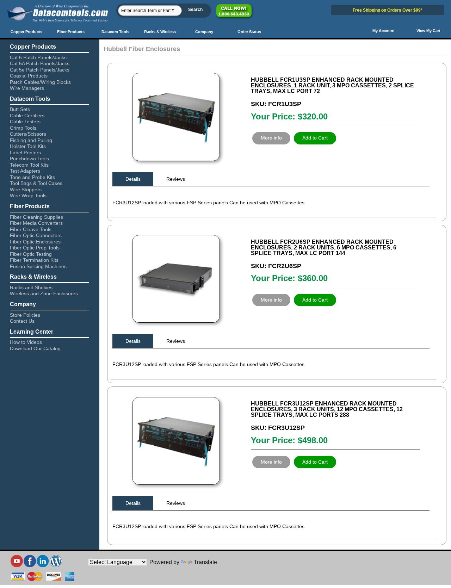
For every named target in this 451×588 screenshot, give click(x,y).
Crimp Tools (23, 128)
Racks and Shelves (31, 287)
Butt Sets (20, 109)
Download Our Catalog (35, 348)
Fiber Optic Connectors (36, 235)
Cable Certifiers (27, 115)
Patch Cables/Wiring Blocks (40, 82)
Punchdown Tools (29, 158)
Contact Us (22, 321)
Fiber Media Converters (36, 223)
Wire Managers (27, 88)
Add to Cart (315, 138)
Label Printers (25, 152)
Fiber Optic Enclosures (35, 242)
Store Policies (25, 315)
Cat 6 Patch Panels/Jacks (38, 57)
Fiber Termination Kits (34, 260)
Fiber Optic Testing (31, 254)
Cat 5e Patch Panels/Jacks (39, 70)
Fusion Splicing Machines (38, 266)
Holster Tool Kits (28, 146)
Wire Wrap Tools (28, 195)
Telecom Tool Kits (29, 165)
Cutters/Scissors (28, 134)
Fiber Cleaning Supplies (36, 217)
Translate (205, 562)
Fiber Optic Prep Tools (35, 247)
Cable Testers (25, 121)
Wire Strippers (26, 189)
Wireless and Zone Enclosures (44, 293)
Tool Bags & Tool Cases (36, 183)
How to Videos (26, 342)
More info (271, 138)
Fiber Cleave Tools (30, 229)
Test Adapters (25, 171)
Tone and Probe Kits (32, 177)
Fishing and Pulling (31, 140)
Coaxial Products (29, 76)
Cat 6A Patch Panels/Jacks (39, 63)
